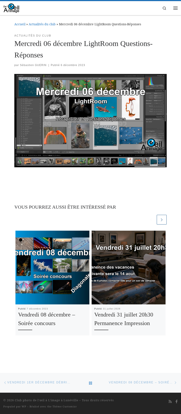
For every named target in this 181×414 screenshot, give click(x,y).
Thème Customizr (65, 406)
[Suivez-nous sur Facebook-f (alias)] (176, 401)
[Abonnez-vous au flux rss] (170, 401)
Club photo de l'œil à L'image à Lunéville (46, 400)
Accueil (19, 24)
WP (24, 406)
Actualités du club (42, 24)
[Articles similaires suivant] (162, 220)
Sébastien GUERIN (33, 65)
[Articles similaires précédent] (151, 220)
